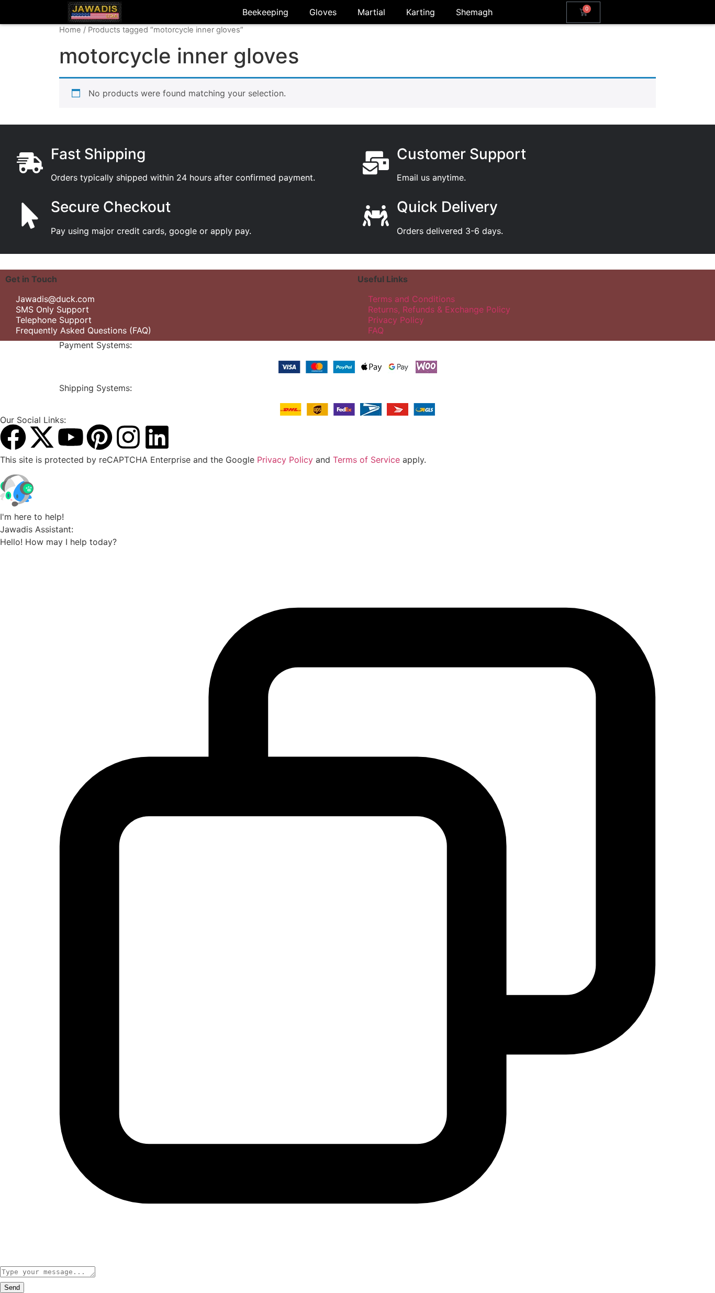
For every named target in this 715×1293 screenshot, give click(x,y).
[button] (357, 492)
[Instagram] (128, 437)
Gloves (323, 12)
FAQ (376, 330)
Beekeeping (265, 12)
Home (70, 30)
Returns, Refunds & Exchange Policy (439, 309)
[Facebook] (13, 437)
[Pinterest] (99, 437)
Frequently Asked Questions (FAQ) (83, 330)
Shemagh (474, 12)
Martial (371, 12)
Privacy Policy (396, 320)
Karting (420, 12)
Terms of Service (366, 459)
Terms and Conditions (411, 299)
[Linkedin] (157, 437)
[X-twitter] (42, 437)
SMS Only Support (52, 309)
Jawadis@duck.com (55, 299)
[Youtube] (71, 437)
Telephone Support (54, 320)
